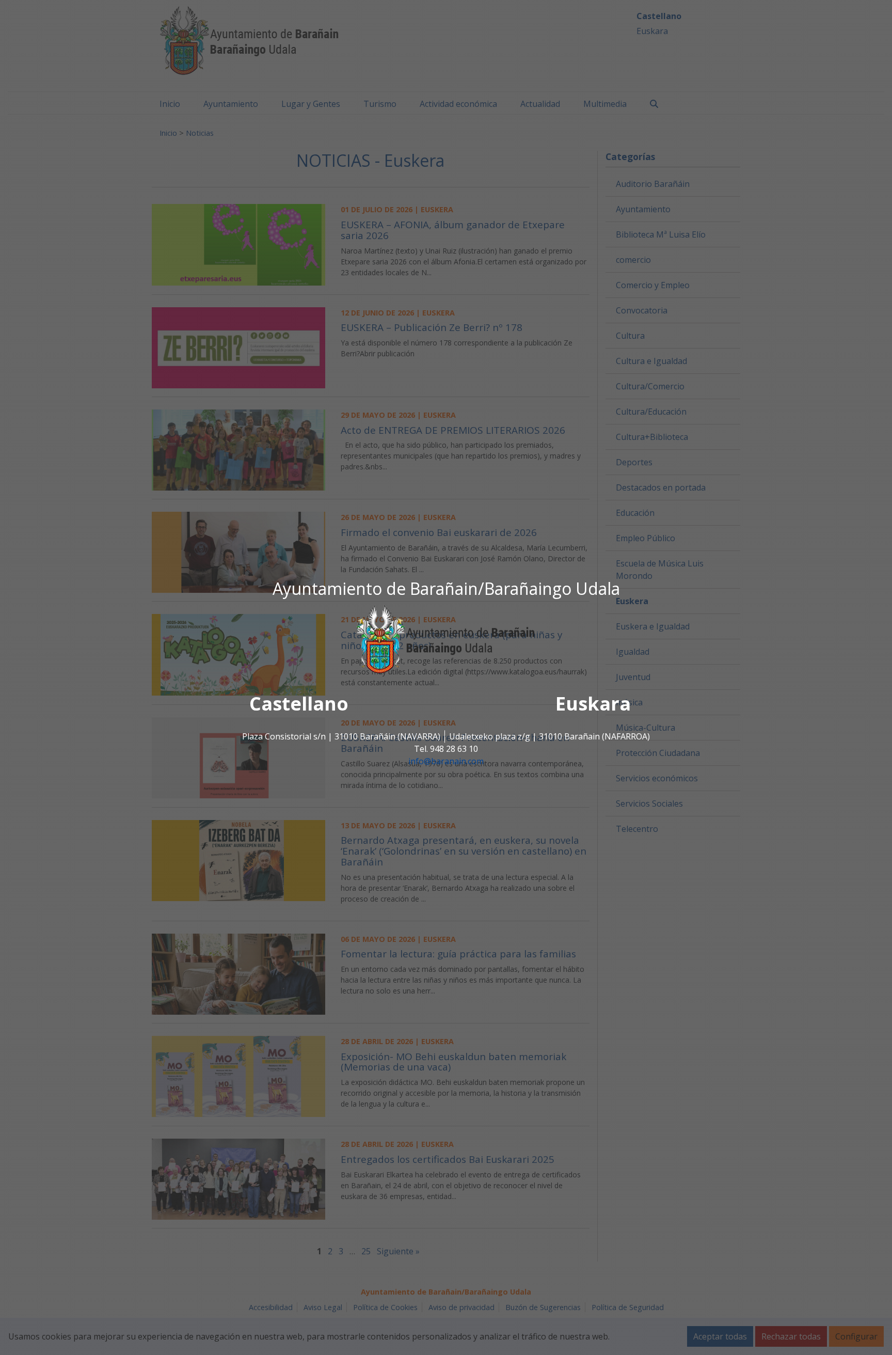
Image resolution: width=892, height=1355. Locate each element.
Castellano (298, 704)
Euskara (593, 704)
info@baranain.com (446, 761)
